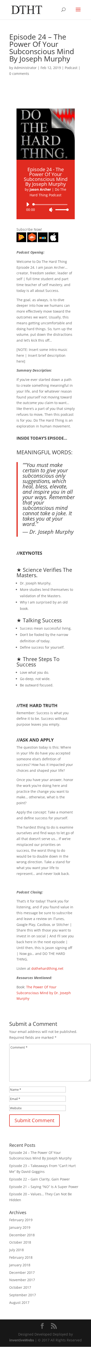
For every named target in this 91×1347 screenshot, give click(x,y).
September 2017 (22, 1295)
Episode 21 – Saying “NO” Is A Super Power (43, 1186)
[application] (45, 207)
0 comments (19, 73)
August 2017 (19, 1302)
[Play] (28, 204)
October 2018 (20, 1242)
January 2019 (19, 1227)
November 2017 (22, 1280)
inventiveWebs (21, 1340)
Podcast (71, 67)
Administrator (25, 67)
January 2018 (19, 1265)
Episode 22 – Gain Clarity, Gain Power (39, 1179)
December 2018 (22, 1235)
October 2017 (20, 1287)
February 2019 (21, 1220)
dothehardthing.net (47, 968)
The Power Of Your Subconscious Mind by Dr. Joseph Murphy (44, 993)
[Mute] (51, 210)
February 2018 (21, 1257)
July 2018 (16, 1250)
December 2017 (22, 1272)
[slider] (60, 209)
